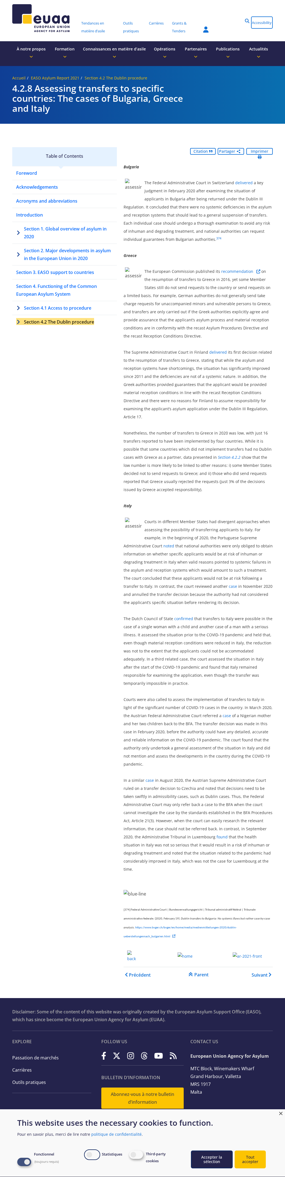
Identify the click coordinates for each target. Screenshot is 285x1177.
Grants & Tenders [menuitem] (179, 27)
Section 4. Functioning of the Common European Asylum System (56, 290)
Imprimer (259, 151)
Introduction (29, 215)
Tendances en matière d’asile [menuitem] (93, 27)
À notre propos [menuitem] (31, 49)
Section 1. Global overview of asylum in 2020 (65, 233)
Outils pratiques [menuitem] (131, 27)
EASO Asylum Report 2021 (55, 78)
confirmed (184, 618)
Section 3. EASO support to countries (55, 272)
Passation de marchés (35, 1058)
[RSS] (173, 1056)
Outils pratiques (29, 1082)
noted (169, 546)
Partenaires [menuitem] (196, 49)
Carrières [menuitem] (156, 23)
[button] (247, 21)
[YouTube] (158, 1056)
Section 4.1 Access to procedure (57, 308)
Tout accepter (250, 1159)
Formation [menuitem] (65, 49)
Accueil (19, 78)
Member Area (201, 26)
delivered (244, 182)
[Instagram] (130, 1056)
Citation (201, 151)
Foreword (26, 173)
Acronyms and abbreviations (46, 201)
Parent (201, 975)
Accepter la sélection (211, 1159)
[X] (117, 1056)
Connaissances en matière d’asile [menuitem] (114, 49)
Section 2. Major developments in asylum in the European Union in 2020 (67, 254)
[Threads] (144, 1056)
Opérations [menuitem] (164, 49)
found (223, 836)
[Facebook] (103, 1056)
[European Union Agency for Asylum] (44, 18)
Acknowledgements (37, 187)
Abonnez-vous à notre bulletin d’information (142, 1098)
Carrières (22, 1070)
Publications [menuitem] (228, 49)
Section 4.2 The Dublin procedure (116, 78)
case (233, 586)
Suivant (259, 975)
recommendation (237, 271)
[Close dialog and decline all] (281, 1112)
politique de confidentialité (116, 1134)
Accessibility (262, 22)
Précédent (140, 975)
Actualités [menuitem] (258, 49)
